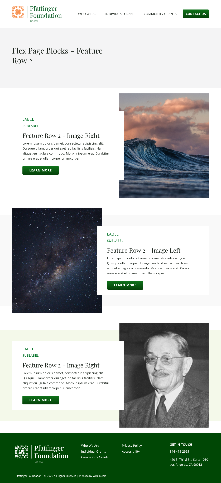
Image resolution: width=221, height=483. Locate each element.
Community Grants (160, 14)
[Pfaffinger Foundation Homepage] (37, 14)
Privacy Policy (132, 445)
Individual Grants (121, 14)
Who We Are (88, 14)
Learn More (40, 170)
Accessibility (131, 451)
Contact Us (196, 14)
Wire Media (99, 475)
